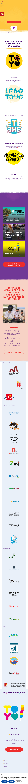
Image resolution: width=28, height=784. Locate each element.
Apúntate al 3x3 (14, 21)
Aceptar (4, 781)
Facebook (15, 694)
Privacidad (6, 763)
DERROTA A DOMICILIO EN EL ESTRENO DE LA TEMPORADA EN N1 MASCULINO (13, 235)
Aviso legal (6, 760)
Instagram (8, 694)
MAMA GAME (9, 253)
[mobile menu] (26, 2)
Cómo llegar (14, 743)
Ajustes (18, 781)
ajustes (13, 778)
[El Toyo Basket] (2, 2)
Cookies (6, 766)
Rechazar (11, 781)
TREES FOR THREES (12, 220)
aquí (18, 147)
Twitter (21, 694)
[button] (14, 352)
